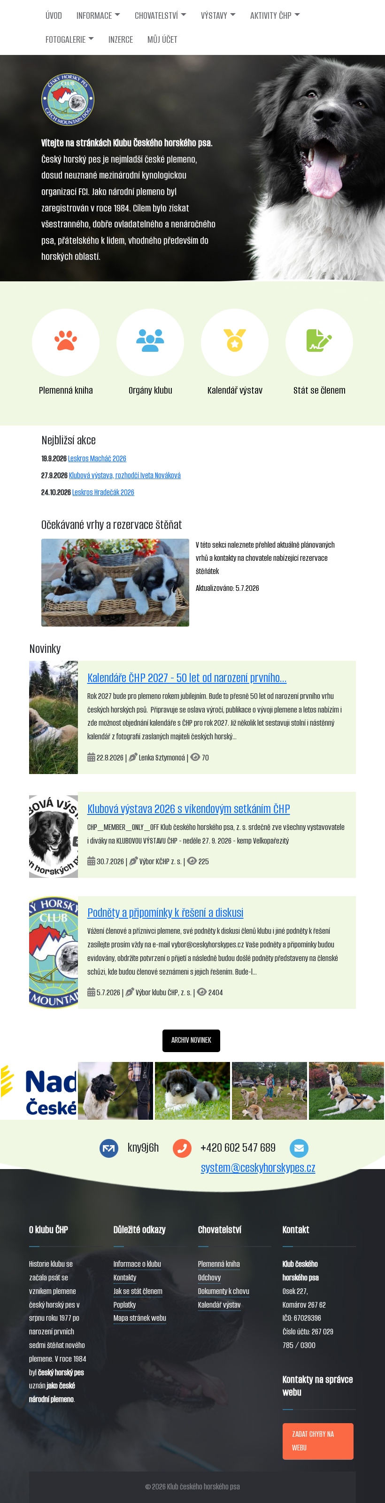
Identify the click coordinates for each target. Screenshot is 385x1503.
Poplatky (125, 1305)
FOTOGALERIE (65, 39)
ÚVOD (54, 15)
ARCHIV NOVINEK (191, 1040)
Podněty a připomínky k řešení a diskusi (165, 913)
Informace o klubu (137, 1264)
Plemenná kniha (219, 1264)
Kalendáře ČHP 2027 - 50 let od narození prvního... (187, 678)
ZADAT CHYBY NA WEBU (313, 1441)
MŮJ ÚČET (162, 39)
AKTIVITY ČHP (271, 15)
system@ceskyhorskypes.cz (258, 1168)
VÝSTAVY (214, 15)
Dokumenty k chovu (223, 1291)
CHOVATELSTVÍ (156, 15)
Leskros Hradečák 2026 (103, 492)
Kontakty (125, 1277)
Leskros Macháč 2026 (97, 458)
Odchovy (209, 1277)
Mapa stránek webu (140, 1318)
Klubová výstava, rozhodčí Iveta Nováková (125, 475)
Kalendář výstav (219, 1305)
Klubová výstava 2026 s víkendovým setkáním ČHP (188, 809)
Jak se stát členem (138, 1291)
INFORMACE (94, 15)
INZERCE (120, 39)
